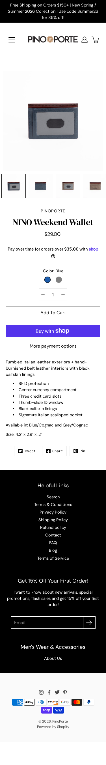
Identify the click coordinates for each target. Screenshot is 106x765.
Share (57, 451)
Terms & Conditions (53, 504)
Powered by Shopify (53, 727)
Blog (53, 550)
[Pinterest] (65, 692)
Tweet (30, 451)
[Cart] (95, 39)
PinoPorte (60, 721)
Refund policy (53, 527)
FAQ (53, 543)
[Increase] (63, 294)
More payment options (53, 346)
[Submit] (89, 622)
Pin (82, 451)
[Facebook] (49, 692)
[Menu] (12, 40)
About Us (53, 658)
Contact (53, 535)
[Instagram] (41, 692)
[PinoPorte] (53, 39)
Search (53, 497)
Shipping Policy (53, 520)
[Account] (84, 39)
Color (53, 271)
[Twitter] (57, 692)
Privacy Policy (53, 512)
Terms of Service (53, 558)
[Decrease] (43, 294)
